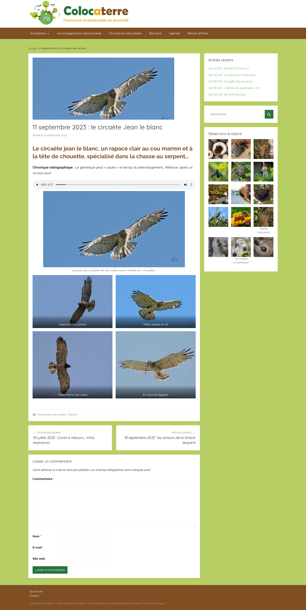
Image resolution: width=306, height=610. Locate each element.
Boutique (155, 33)
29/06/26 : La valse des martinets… (232, 75)
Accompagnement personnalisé (79, 33)
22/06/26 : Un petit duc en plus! (230, 81)
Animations (38, 33)
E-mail (38, 547)
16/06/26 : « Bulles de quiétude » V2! (234, 88)
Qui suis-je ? (37, 591)
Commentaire (43, 479)
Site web (39, 558)
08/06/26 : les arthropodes (227, 94)
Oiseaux (72, 414)
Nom (37, 536)
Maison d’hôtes (198, 33)
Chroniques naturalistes (125, 33)
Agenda (174, 33)
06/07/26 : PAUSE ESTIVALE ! (228, 68)
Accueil (32, 48)
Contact (34, 595)
